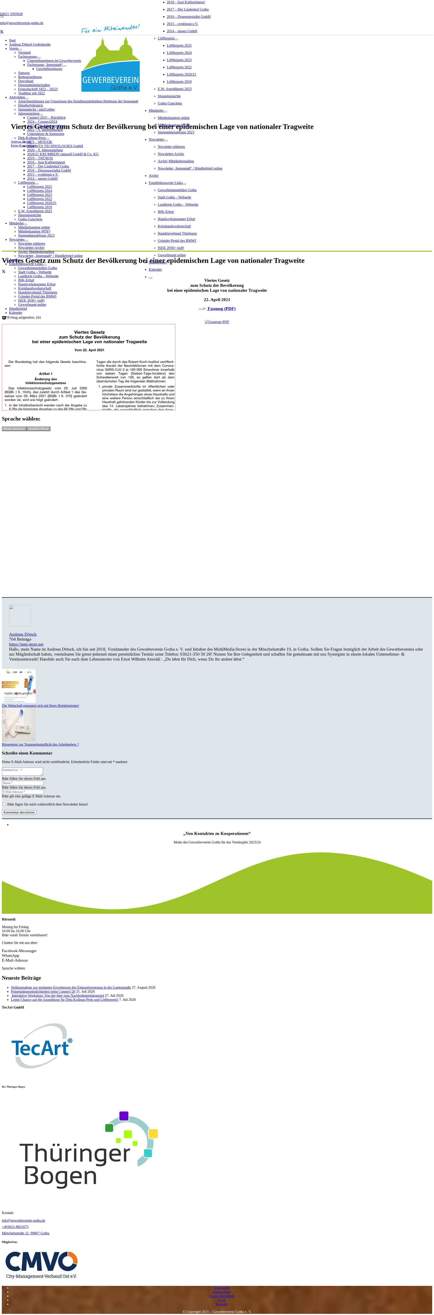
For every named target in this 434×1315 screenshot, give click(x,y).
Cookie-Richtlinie (221, 1296)
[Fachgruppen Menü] (38, 57)
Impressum (221, 1288)
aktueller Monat (38, 428)
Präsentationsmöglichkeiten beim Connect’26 (43, 991)
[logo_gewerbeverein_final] (110, 90)
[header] (41, 1280)
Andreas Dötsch (23, 634)
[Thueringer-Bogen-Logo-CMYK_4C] (88, 1205)
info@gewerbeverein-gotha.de (23, 1220)
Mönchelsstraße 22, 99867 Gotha (25, 1233)
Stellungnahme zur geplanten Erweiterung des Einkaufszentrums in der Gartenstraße (71, 987)
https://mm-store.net (26, 644)
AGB (222, 1300)
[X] (2, 32)
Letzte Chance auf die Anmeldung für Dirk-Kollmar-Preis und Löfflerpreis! (64, 1000)
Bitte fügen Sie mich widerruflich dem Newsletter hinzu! (47, 804)
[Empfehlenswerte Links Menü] (184, 184)
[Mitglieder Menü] (165, 111)
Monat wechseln (14, 428)
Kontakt (221, 1304)
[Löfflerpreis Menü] (176, 39)
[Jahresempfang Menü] (41, 114)
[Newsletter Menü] (166, 140)
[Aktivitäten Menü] (26, 98)
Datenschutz (221, 1292)
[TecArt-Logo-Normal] (41, 1077)
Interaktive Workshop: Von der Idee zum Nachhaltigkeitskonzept (57, 995)
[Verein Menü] (20, 49)
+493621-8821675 (15, 1227)
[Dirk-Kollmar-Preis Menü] (47, 139)
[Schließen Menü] (150, 278)
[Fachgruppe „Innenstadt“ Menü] (64, 66)
